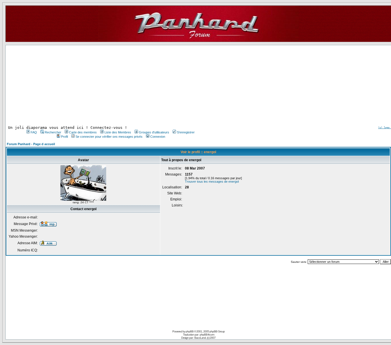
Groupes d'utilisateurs (154, 132)
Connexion (157, 136)
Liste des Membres (117, 132)
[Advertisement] (110, 85)
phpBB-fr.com (207, 334)
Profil (64, 136)
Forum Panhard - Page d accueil (31, 144)
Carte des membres (83, 132)
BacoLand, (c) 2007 (205, 337)
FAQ (34, 132)
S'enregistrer (186, 132)
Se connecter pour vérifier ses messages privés (109, 136)
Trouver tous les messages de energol (212, 181)
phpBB (189, 331)
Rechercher (53, 132)
